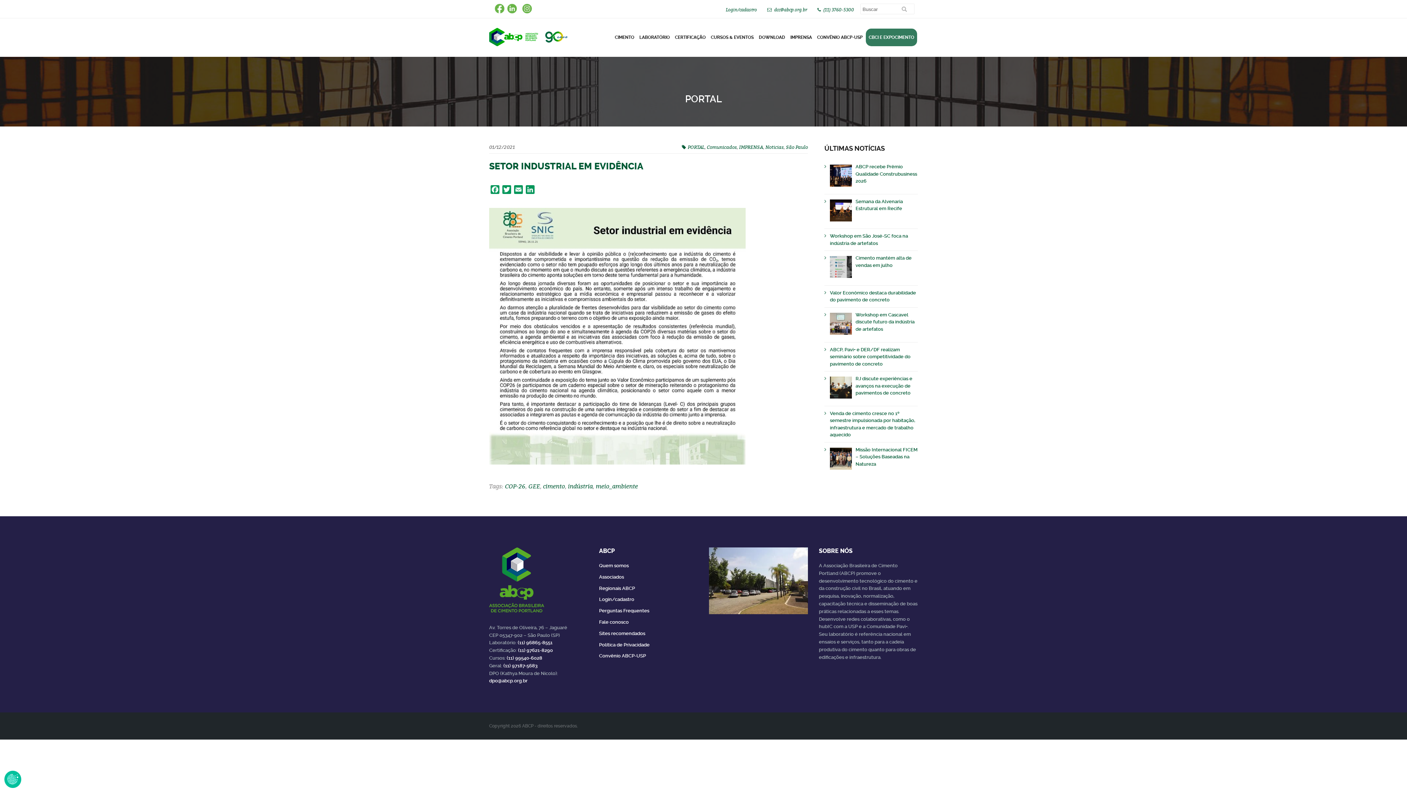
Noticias (774, 147)
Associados (611, 577)
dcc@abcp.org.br (790, 10)
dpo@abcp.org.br (508, 680)
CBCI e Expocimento (891, 37)
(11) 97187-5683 (520, 665)
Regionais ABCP (617, 588)
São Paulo (797, 147)
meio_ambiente (617, 486)
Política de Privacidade (624, 645)
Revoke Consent (13, 779)
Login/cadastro (741, 10)
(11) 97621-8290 (535, 650)
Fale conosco (614, 622)
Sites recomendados (622, 633)
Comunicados (722, 147)
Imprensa (801, 37)
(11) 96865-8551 (535, 642)
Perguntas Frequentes (624, 610)
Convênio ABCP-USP (840, 37)
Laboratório (654, 37)
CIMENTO (624, 37)
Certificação (690, 37)
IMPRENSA (751, 147)
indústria (580, 486)
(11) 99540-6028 (524, 658)
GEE (534, 486)
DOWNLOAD (772, 37)
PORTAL (696, 147)
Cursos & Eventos (732, 37)
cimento (554, 486)
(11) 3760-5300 (838, 10)
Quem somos (614, 565)
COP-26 (515, 486)
